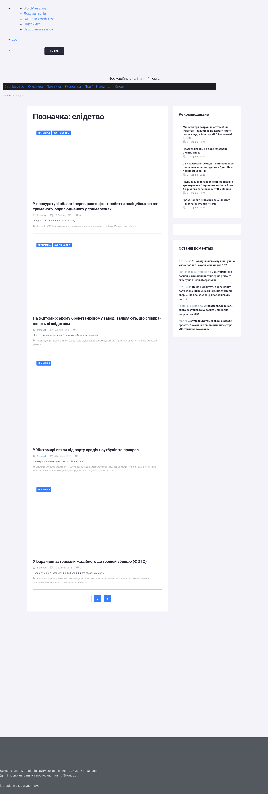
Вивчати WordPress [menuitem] (39, 19)
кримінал (122, 467)
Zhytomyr (50, 467)
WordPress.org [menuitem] (35, 8)
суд (111, 470)
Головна (6, 95)
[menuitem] (140, 51)
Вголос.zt (41, 215)
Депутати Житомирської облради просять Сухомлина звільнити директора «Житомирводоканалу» (205, 325)
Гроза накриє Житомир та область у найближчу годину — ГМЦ (206, 202)
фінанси (37, 344)
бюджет (80, 340)
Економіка (44, 245)
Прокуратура (120, 226)
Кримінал (44, 132)
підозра (100, 226)
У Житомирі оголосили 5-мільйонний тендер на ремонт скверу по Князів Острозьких (206, 276)
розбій (64, 582)
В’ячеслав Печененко (67, 578)
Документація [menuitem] (35, 13)
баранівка (52, 578)
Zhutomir (40, 467)
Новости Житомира (52, 470)
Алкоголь (41, 578)
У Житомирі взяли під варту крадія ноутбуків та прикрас (86, 450)
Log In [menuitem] (16, 39)
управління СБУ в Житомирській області (136, 340)
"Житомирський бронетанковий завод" (55, 340)
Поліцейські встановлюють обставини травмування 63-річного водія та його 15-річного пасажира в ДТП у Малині (208, 185)
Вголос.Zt (41, 226)
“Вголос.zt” (71, 775)
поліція (72, 470)
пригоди (81, 470)
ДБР (49, 226)
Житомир (100, 340)
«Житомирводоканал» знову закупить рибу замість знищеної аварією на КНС (206, 310)
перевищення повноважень (82, 226)
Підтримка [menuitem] (32, 24)
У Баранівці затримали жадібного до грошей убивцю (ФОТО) (90, 561)
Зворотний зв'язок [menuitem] (38, 29)
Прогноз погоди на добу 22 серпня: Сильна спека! (205, 150)
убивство (83, 582)
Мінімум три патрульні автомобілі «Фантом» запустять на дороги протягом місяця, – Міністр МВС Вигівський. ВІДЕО (208, 132)
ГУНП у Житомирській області (82, 467)
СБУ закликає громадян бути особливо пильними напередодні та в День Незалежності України (208, 167)
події (65, 470)
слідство (132, 226)
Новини (132, 467)
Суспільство (61, 132)
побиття (109, 226)
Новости (37, 470)
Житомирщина (59, 226)
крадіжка (112, 467)
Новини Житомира (146, 467)
